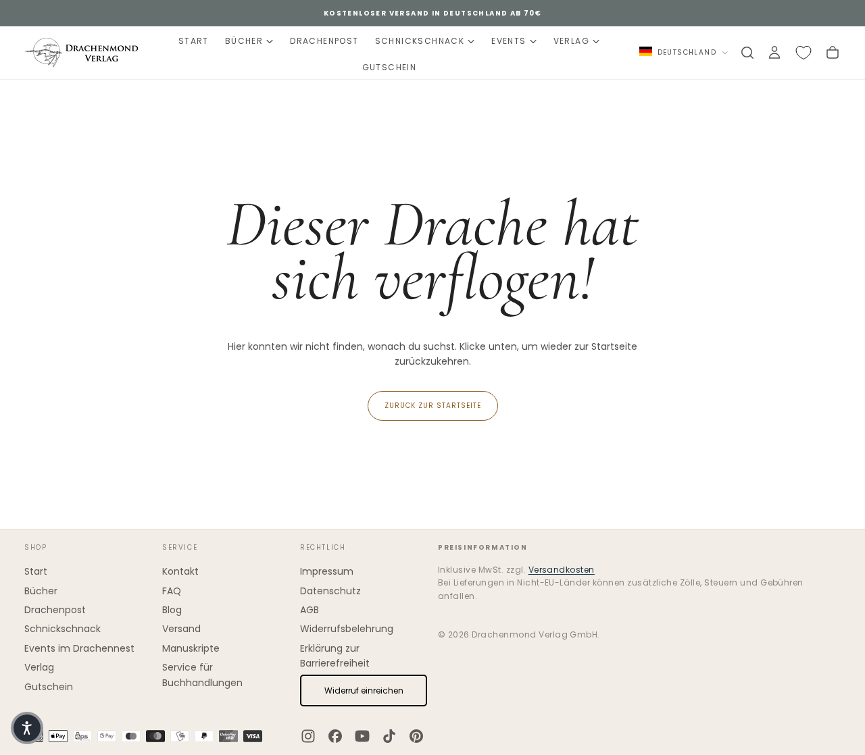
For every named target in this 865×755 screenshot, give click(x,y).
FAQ (171, 591)
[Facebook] (335, 736)
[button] (747, 52)
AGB (309, 610)
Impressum (326, 571)
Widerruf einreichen (363, 690)
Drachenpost (324, 41)
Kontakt (180, 571)
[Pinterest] (416, 736)
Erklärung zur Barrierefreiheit (335, 656)
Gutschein (389, 67)
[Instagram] (308, 736)
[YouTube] (362, 736)
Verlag (571, 41)
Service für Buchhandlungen (202, 674)
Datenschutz (330, 591)
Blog (172, 610)
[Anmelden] (774, 52)
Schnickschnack (420, 41)
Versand (181, 628)
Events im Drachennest (79, 648)
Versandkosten (561, 569)
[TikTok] (389, 736)
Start (193, 41)
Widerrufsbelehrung (346, 628)
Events (508, 41)
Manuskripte (191, 648)
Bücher (244, 41)
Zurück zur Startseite (433, 405)
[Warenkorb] (832, 52)
